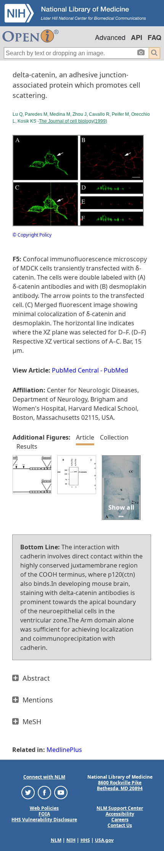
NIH (71, 840)
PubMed (116, 370)
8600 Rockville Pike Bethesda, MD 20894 (120, 785)
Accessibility (120, 814)
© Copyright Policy (32, 235)
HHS (85, 840)
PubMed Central (75, 370)
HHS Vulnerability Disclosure (44, 819)
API (136, 37)
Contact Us (120, 825)
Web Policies (44, 808)
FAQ (154, 37)
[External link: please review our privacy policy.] (28, 792)
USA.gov (104, 840)
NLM (56, 840)
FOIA (44, 814)
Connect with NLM (44, 777)
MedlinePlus (64, 749)
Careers (120, 819)
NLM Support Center (119, 808)
